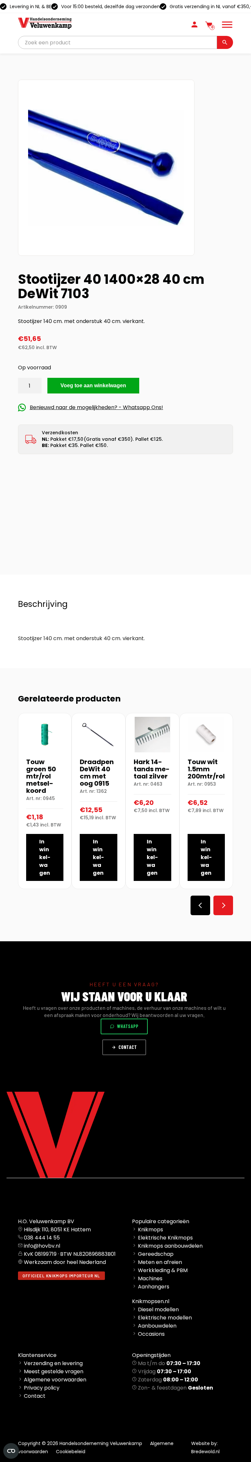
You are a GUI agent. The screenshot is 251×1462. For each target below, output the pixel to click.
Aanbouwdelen (157, 1326)
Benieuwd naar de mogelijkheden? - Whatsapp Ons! (96, 407)
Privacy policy (41, 1388)
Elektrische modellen (165, 1317)
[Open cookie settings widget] (11, 1451)
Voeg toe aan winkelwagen (93, 385)
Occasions (151, 1334)
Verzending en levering (53, 1363)
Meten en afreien (160, 1262)
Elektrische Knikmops (165, 1237)
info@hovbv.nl (42, 1246)
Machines (150, 1278)
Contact (128, 1047)
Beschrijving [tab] (43, 604)
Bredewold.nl (205, 1451)
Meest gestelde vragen (53, 1371)
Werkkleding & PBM (163, 1270)
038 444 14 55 (42, 1237)
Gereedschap (156, 1254)
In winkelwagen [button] (44, 857)
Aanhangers (153, 1286)
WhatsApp (128, 1026)
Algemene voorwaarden (55, 1379)
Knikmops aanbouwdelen (170, 1246)
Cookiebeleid (70, 1451)
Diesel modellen (158, 1309)
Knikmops (150, 1229)
